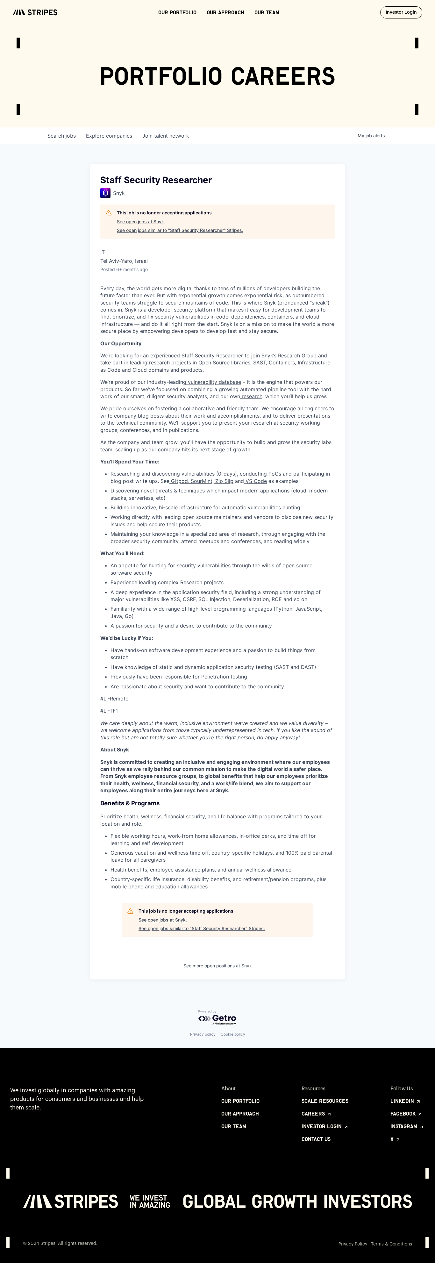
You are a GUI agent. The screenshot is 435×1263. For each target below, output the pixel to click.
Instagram (404, 1126)
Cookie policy (233, 1034)
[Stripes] (35, 12)
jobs (61, 136)
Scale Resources (325, 1101)
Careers (314, 1113)
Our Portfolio (177, 12)
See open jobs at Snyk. (141, 221)
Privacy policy (203, 1034)
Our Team (266, 12)
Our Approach (225, 12)
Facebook (403, 1113)
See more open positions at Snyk (217, 965)
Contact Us (316, 1139)
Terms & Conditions (391, 1244)
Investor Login (404, 12)
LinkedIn (403, 1101)
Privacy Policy (353, 1244)
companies (109, 136)
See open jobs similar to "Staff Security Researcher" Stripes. (180, 230)
